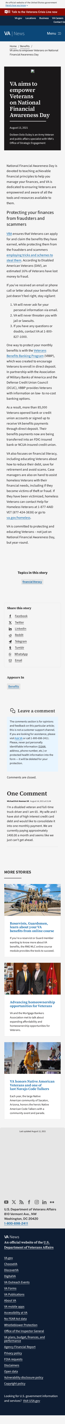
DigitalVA (10, 1276)
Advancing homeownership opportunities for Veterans (32, 1004)
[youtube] (6, 1202)
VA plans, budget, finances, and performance (24, 1339)
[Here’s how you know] (32, 4)
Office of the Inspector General (24, 1331)
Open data (11, 1371)
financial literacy (32, 582)
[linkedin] (44, 1202)
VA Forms (10, 1288)
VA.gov (8, 1258)
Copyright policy (14, 1383)
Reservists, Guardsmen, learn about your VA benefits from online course (32, 927)
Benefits (13, 686)
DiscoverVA (11, 1270)
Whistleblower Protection (20, 1325)
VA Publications (14, 1294)
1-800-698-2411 (16, 1223)
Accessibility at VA (15, 1313)
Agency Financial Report (20, 1347)
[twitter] (14, 1202)
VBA (9, 233)
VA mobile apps (14, 1306)
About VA (10, 1300)
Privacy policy (13, 1353)
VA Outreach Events (17, 1282)
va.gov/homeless (18, 517)
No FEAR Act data (15, 1319)
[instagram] (37, 1202)
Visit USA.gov (31, 1401)
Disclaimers (11, 1365)
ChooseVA (10, 1264)
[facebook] (29, 1202)
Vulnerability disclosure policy (23, 1377)
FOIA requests (13, 1359)
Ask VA (19, 738)
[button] (32, 11)
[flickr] (52, 1202)
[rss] (21, 1202)
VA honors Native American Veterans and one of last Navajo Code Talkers (32, 1085)
